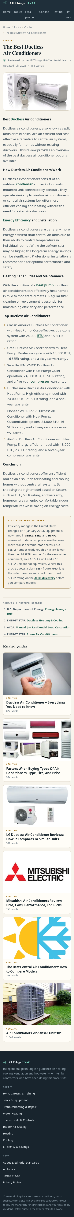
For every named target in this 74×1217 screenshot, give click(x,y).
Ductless (17, 119)
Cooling (44, 12)
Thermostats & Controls (18, 1120)
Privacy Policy (12, 1182)
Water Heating (12, 1113)
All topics (9, 1169)
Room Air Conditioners (42, 634)
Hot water (69, 14)
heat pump (45, 285)
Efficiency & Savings (16, 1146)
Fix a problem (30, 14)
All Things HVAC (39, 60)
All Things (22, 2)
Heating (58, 12)
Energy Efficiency (17, 220)
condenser (24, 184)
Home (7, 12)
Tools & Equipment (15, 1100)
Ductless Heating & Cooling (45, 620)
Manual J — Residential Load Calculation (43, 627)
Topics (18, 12)
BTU (40, 336)
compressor (40, 381)
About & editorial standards (21, 1162)
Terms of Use (11, 1176)
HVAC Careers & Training (19, 1093)
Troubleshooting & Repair (19, 1107)
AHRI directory (44, 578)
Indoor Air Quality (15, 1126)
